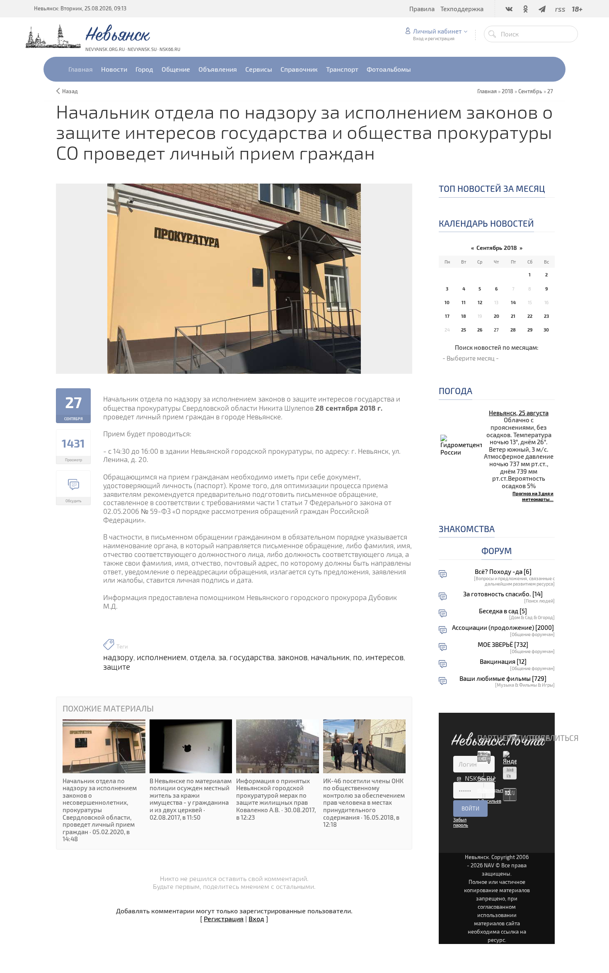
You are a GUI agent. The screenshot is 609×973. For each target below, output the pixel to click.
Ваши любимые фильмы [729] (502, 678)
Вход (256, 918)
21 (513, 316)
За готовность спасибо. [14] (503, 594)
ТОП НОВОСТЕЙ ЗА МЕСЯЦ (492, 188)
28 (513, 329)
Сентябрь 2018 (496, 247)
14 (513, 302)
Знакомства (467, 528)
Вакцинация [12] (503, 661)
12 (480, 302)
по (357, 657)
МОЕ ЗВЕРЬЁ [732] (503, 644)
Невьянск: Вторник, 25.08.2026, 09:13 (80, 8)
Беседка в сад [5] (503, 611)
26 (479, 329)
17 (447, 316)
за (222, 657)
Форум (496, 550)
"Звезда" (486, 779)
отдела (202, 657)
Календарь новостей (486, 223)
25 (463, 329)
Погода (455, 390)
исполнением (161, 657)
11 (464, 302)
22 (529, 316)
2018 (507, 91)
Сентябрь (530, 91)
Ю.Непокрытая (492, 790)
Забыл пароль (460, 822)
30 (546, 329)
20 (496, 316)
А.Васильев (489, 801)
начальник (330, 657)
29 (529, 329)
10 (447, 302)
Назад (70, 91)
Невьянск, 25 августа (519, 412)
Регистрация (224, 918)
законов (292, 657)
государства (252, 657)
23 (546, 316)
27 (550, 91)
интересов (384, 657)
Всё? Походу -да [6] (503, 571)
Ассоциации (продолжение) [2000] (503, 627)
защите (116, 666)
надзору (118, 657)
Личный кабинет (437, 31)
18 (463, 316)
